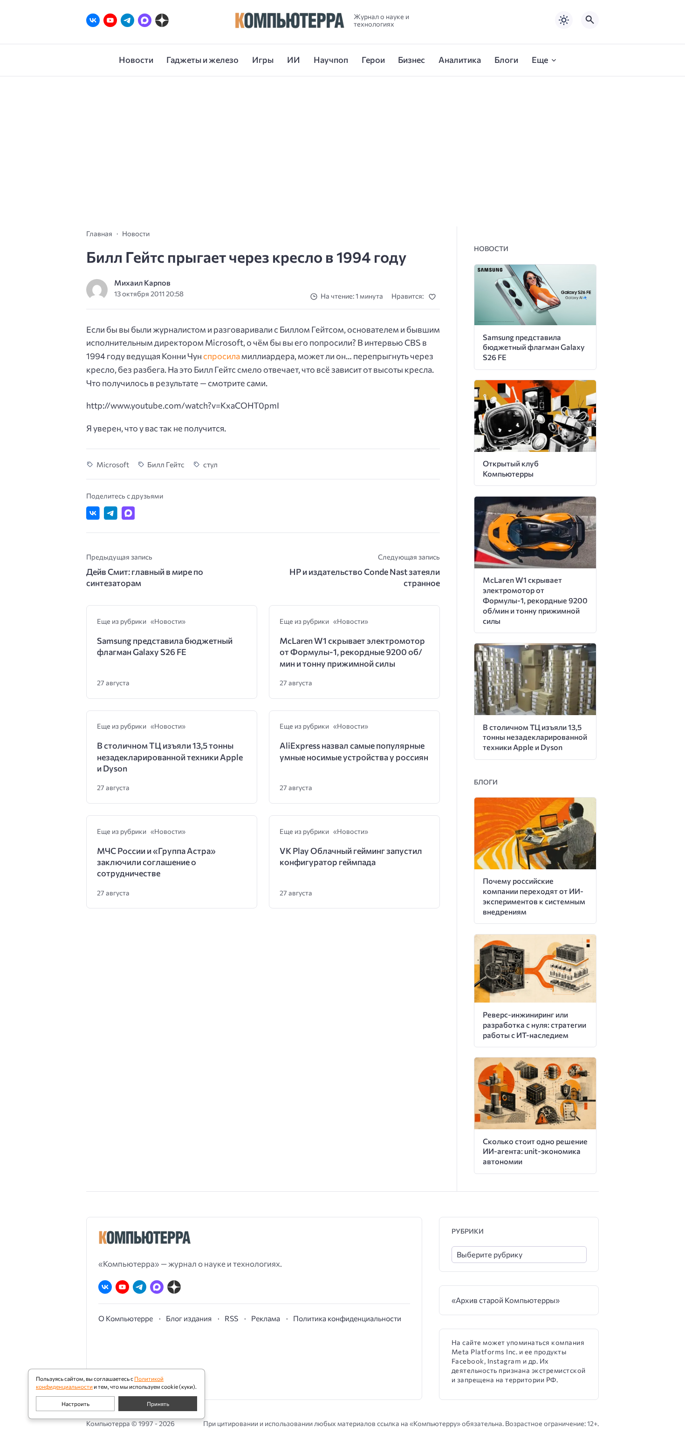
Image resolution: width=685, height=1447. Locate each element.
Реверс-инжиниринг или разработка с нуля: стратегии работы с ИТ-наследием (534, 1024)
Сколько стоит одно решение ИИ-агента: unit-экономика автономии (535, 1151)
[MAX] (144, 20)
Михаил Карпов (142, 282)
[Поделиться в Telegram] (110, 513)
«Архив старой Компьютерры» (506, 1300)
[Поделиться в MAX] (128, 513)
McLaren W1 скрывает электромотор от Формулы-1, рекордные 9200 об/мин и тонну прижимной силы (352, 652)
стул (210, 464)
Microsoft (112, 464)
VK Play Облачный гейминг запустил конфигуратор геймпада (351, 856)
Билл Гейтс (166, 464)
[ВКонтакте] (93, 20)
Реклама (265, 1318)
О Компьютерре (125, 1318)
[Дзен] (162, 20)
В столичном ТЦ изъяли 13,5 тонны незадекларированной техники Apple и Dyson (170, 756)
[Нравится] (434, 296)
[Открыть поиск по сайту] (590, 20)
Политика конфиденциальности (347, 1318)
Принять (158, 1403)
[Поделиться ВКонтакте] (93, 513)
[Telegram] (127, 20)
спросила (221, 356)
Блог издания (189, 1318)
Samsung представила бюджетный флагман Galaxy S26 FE (165, 646)
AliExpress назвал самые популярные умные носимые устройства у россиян (354, 751)
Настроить (75, 1403)
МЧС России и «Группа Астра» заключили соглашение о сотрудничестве (156, 862)
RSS (231, 1318)
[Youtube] (110, 20)
